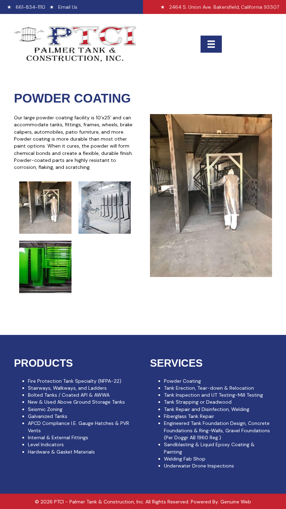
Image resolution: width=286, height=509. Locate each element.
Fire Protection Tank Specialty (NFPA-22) (74, 381)
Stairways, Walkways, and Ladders (67, 388)
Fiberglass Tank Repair (189, 416)
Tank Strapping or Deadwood (198, 402)
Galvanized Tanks (47, 416)
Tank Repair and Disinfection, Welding (206, 409)
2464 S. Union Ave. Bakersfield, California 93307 (224, 7)
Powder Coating (182, 381)
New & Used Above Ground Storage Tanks (76, 402)
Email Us (67, 7)
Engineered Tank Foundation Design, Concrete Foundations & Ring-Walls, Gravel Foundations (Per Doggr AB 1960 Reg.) (217, 430)
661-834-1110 (30, 7)
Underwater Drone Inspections (199, 466)
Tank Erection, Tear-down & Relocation (209, 388)
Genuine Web (235, 502)
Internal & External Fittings (58, 437)
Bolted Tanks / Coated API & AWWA (69, 395)
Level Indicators (46, 444)
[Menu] (211, 44)
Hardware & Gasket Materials (61, 452)
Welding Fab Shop (184, 459)
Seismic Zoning (45, 409)
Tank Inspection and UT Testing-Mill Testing (213, 395)
